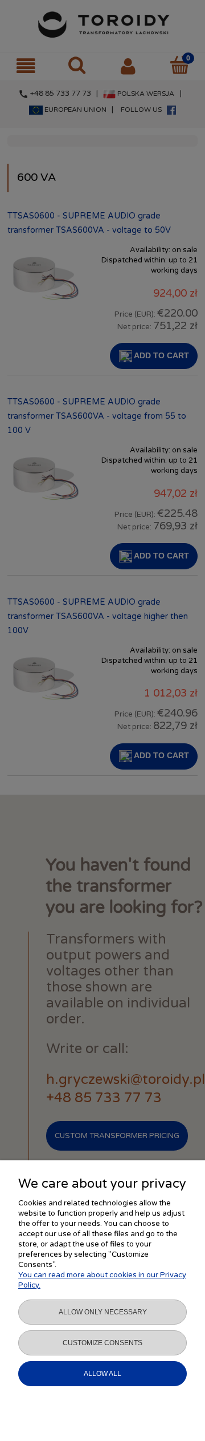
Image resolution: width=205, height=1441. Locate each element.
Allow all (102, 1374)
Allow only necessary (103, 1312)
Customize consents (102, 1343)
